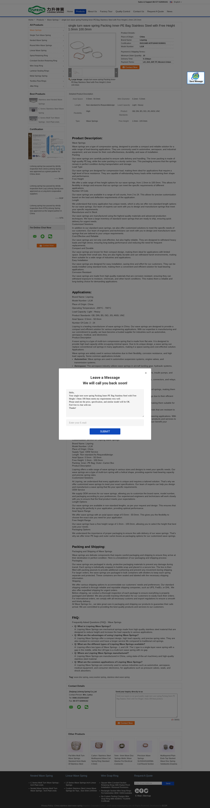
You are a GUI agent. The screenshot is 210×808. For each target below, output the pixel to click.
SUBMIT (105, 431)
